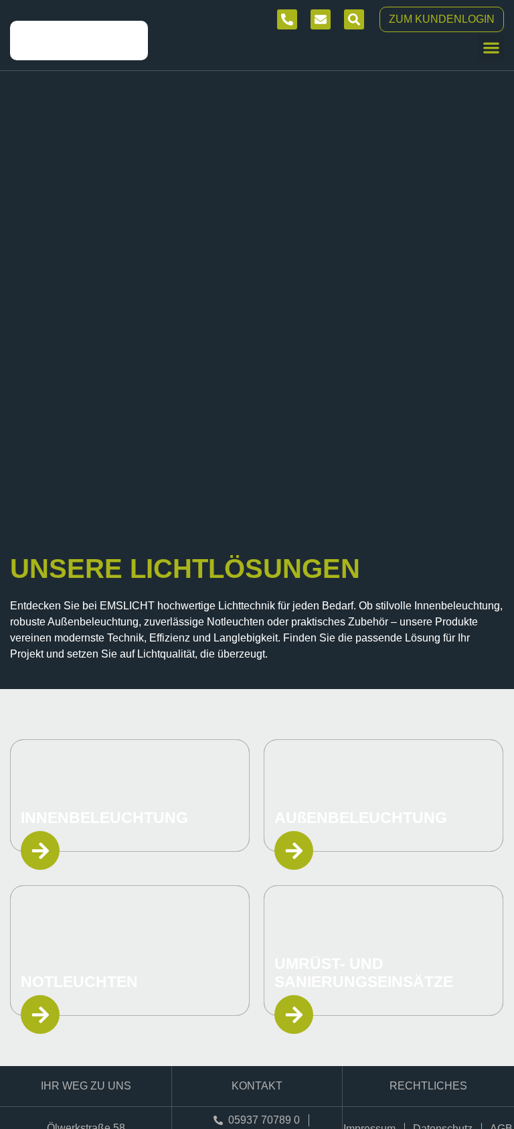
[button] (491, 47)
